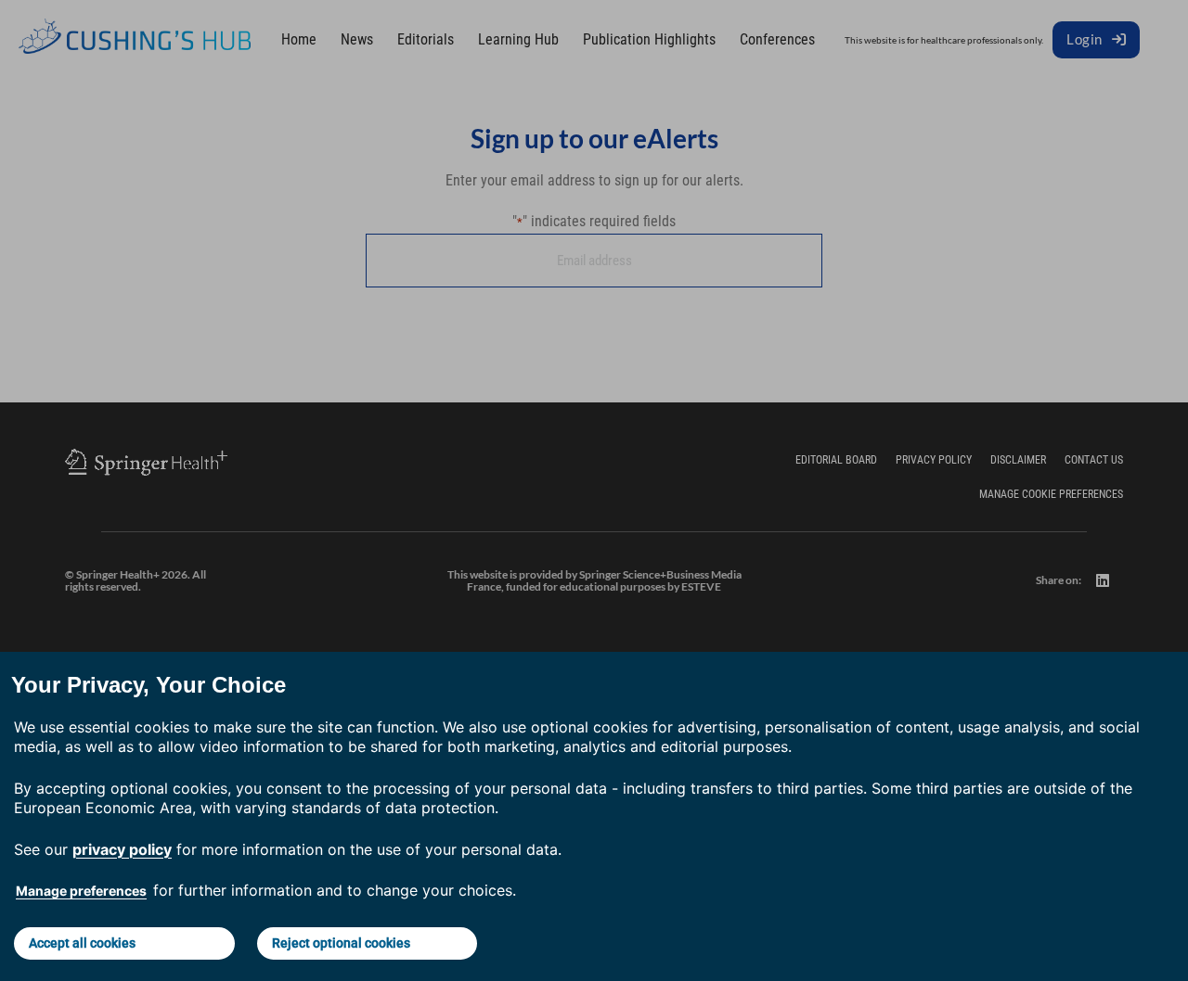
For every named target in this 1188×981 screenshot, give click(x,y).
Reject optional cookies (341, 943)
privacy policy (122, 849)
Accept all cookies (82, 943)
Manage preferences (81, 890)
